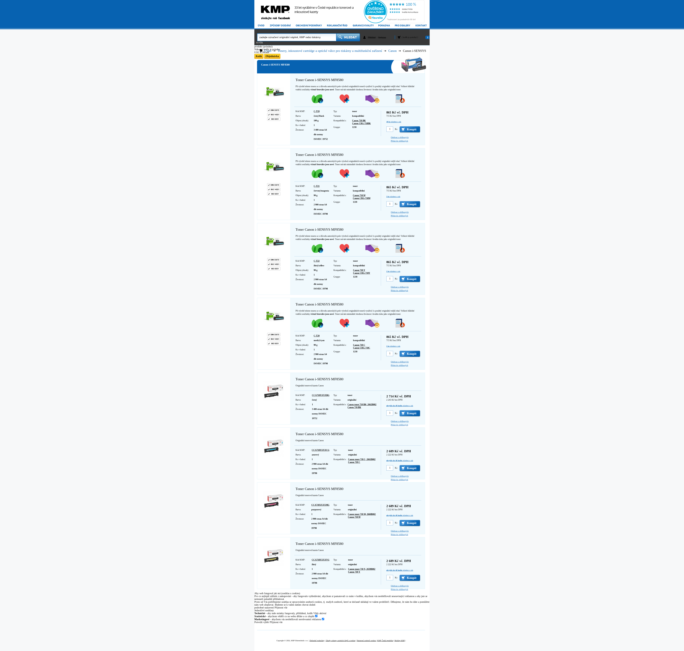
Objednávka (272, 56)
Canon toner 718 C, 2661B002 (361, 459)
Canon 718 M (359, 195)
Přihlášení (372, 37)
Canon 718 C (359, 345)
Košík (259, 43)
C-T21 (317, 186)
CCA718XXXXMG (320, 505)
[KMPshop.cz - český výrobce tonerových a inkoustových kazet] (275, 9)
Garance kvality (363, 25)
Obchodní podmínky (309, 25)
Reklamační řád (337, 25)
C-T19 (317, 111)
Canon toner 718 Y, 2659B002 (361, 569)
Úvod (261, 25)
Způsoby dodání (280, 25)
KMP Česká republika (385, 641)
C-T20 (317, 335)
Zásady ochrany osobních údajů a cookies (340, 641)
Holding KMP (400, 641)
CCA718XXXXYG (320, 560)
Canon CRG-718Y (361, 273)
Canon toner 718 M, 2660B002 (362, 514)
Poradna (384, 25)
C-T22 (317, 261)
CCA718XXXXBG (320, 395)
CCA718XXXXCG (320, 450)
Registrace (382, 37)
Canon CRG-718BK (361, 123)
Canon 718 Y (359, 270)
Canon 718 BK (359, 120)
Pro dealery (402, 25)
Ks (396, 129)
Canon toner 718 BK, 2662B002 (362, 404)
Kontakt (421, 25)
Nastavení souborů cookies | (367, 641)
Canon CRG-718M (361, 198)
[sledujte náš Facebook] (275, 18)
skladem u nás (393, 122)
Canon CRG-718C (361, 348)
